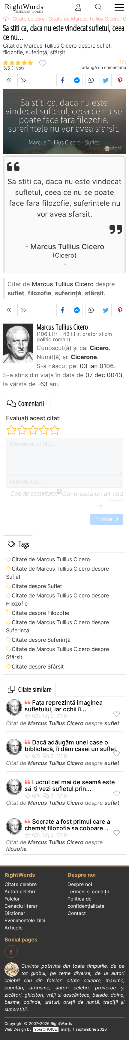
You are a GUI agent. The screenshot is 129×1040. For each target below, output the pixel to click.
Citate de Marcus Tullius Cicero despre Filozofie (57, 599)
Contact (77, 913)
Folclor (12, 899)
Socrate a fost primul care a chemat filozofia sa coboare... (67, 825)
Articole (13, 928)
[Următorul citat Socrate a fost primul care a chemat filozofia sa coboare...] (23, 80)
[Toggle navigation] (117, 7)
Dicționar (14, 913)
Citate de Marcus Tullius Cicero (51, 559)
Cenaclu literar (21, 906)
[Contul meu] (78, 7)
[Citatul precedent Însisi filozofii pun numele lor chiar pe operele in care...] (9, 80)
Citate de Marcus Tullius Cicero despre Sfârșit (57, 653)
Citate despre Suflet (37, 586)
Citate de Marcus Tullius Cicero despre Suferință (57, 626)
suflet (111, 723)
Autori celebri (19, 891)
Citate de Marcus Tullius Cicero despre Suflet (57, 572)
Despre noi (80, 884)
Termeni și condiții (88, 891)
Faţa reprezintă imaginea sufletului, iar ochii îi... (64, 706)
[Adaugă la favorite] (43, 62)
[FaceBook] (11, 951)
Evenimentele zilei (24, 920)
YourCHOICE (45, 1029)
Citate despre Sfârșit (38, 666)
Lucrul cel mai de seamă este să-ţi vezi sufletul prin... (70, 785)
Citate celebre (20, 884)
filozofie (16, 849)
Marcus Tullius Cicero (67, 250)
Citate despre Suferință (41, 640)
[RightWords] (6, 19)
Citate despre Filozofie (40, 613)
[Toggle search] (98, 7)
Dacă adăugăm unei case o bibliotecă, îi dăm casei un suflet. (71, 746)
